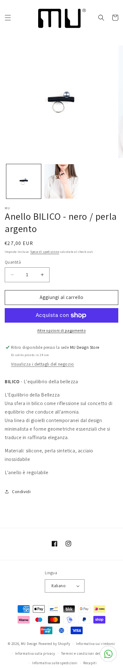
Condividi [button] (21, 491)
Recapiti (90, 663)
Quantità (13, 262)
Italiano (58, 585)
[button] (8, 18)
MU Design (29, 643)
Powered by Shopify (54, 643)
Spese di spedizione (44, 252)
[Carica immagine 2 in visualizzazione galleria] (61, 181)
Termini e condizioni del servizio (87, 653)
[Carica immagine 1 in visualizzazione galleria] (23, 181)
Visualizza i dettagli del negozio (42, 364)
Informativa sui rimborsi (95, 643)
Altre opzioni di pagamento (61, 330)
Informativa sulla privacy (35, 653)
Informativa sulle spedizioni (55, 663)
